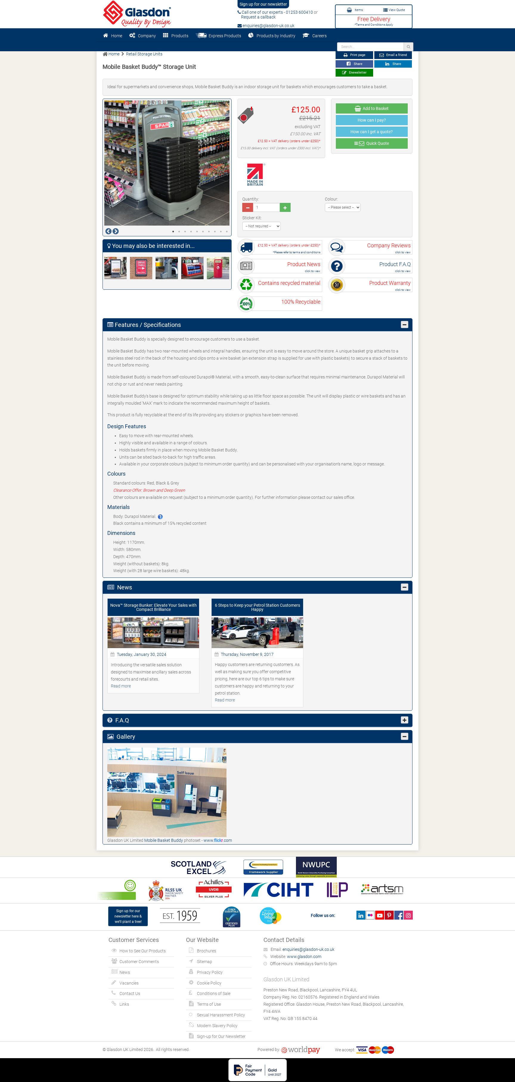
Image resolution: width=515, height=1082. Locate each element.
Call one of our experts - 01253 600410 (277, 12)
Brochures (206, 951)
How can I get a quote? (371, 131)
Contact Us (130, 993)
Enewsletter (357, 72)
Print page (357, 55)
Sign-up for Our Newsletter (221, 1036)
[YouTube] (379, 915)
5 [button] (197, 232)
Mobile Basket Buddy (164, 840)
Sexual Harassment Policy (221, 1015)
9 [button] (221, 232)
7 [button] (209, 232)
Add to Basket (375, 108)
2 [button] (179, 232)
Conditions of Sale (213, 993)
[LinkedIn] (360, 915)
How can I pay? (372, 120)
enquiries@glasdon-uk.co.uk (268, 25)
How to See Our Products (143, 951)
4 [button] (191, 232)
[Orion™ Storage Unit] (194, 268)
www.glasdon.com (304, 956)
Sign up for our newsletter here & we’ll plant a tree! (128, 916)
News (125, 972)
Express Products (224, 35)
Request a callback (257, 17)
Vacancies (129, 983)
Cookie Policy (209, 983)
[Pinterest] (389, 915)
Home (116, 35)
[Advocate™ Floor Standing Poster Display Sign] (117, 268)
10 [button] (227, 232)
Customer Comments (139, 961)
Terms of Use (209, 1004)
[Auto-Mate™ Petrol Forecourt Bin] (168, 268)
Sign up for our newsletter (263, 4)
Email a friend (396, 55)
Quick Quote (376, 143)
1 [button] (173, 232)
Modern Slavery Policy (217, 1025)
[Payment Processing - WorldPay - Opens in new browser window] (300, 1049)
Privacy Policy (210, 972)
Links (124, 1004)
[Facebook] (398, 915)
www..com (218, 840)
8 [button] (215, 232)
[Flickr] (370, 915)
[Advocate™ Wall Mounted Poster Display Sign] (143, 268)
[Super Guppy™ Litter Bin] (219, 268)
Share (357, 64)
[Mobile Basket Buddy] (167, 792)
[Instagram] (408, 915)
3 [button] (185, 232)
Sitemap (204, 961)
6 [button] (203, 232)
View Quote (396, 10)
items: (359, 10)
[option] (167, 163)
